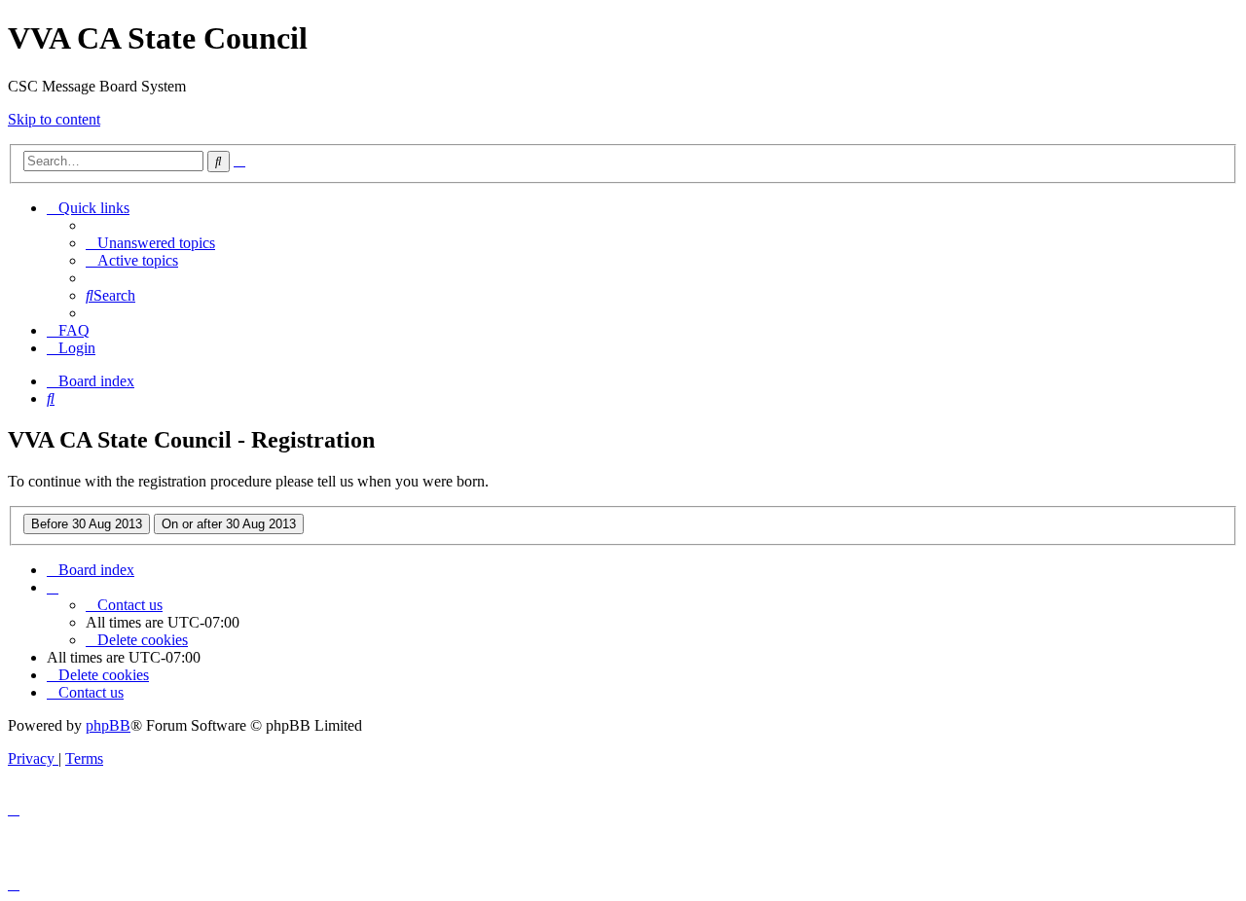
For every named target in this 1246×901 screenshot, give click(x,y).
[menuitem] (150, 242)
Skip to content (54, 119)
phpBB (108, 725)
